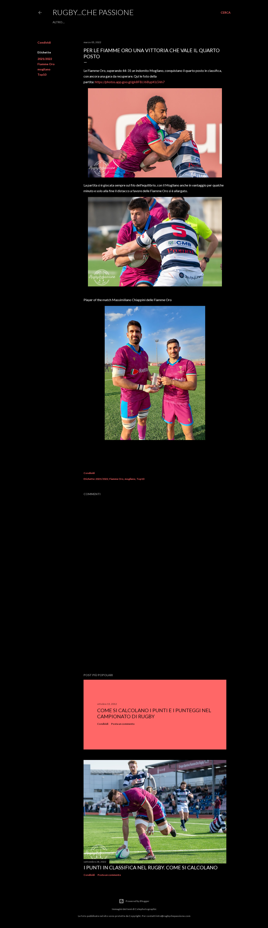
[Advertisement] (155, 633)
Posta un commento (123, 723)
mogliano (43, 69)
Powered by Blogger (137, 901)
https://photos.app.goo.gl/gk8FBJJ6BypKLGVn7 (130, 82)
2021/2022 (44, 59)
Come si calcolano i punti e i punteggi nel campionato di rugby (154, 713)
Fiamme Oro (46, 64)
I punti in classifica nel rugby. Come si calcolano (151, 867)
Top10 (41, 74)
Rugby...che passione (93, 12)
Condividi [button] (44, 42)
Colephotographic (145, 909)
